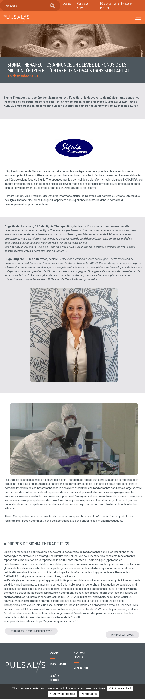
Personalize (89, 693)
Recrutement (58, 664)
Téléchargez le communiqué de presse (31, 630)
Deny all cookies (63, 693)
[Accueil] (16, 18)
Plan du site (81, 668)
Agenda (67, 3)
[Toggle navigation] (138, 18)
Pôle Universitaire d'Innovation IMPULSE (116, 5)
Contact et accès (82, 5)
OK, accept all (121, 688)
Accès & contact (55, 678)
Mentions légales (79, 654)
